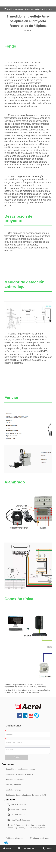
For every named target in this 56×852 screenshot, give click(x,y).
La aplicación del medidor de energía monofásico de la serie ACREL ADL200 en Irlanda (25, 685)
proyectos (19, 9)
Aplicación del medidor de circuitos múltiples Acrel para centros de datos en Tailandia (27, 691)
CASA (9, 9)
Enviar (17, 757)
